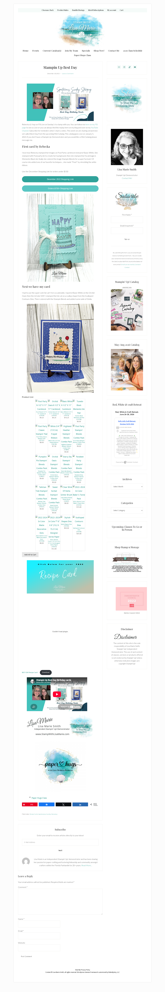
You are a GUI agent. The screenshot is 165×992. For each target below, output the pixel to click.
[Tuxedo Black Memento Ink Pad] (79, 413)
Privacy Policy (85, 970)
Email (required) (127, 226)
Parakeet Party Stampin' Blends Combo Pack (79, 476)
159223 (54, 480)
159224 (54, 510)
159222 (66, 474)
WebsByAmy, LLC (114, 972)
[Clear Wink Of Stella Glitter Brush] (66, 495)
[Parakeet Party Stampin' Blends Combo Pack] (79, 472)
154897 (41, 476)
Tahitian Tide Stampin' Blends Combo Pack (41, 503)
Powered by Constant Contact (127, 462)
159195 (79, 505)
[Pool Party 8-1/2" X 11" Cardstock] (42, 409)
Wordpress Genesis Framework (87, 972)
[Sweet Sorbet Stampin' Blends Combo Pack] (54, 502)
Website (21, 943)
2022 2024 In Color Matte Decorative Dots (41, 537)
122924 (41, 415)
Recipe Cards (34, 814)
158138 (54, 444)
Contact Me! (127, 178)
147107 (41, 440)
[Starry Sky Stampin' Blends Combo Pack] (66, 468)
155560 (79, 531)
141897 (66, 501)
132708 (79, 419)
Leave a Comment (67, 73)
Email (21, 931)
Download (45, 672)
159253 (54, 546)
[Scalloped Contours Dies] (79, 525)
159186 (41, 541)
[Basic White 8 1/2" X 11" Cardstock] (66, 409)
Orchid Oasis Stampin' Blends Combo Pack (54, 476)
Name (21, 919)
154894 (79, 444)
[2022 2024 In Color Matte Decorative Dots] (42, 533)
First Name (127, 215)
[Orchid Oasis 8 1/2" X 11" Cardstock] (54, 409)
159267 (54, 415)
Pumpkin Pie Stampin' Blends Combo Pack (41, 472)
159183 (66, 526)
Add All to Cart (30, 554)
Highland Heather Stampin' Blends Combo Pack (66, 446)
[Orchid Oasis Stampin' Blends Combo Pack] (54, 472)
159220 (79, 480)
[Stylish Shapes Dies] (66, 521)
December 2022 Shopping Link (60, 179)
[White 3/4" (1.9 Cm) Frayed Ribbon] (54, 438)
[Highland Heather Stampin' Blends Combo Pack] (66, 442)
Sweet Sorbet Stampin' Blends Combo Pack (54, 507)
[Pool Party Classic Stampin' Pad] (42, 434)
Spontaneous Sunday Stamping (47, 814)
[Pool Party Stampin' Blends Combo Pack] (79, 438)
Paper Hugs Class (39, 798)
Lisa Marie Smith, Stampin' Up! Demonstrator (82, 30)
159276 (66, 415)
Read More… (86, 865)
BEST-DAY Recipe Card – (30, 672)
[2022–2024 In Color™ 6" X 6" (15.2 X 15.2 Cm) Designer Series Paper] (54, 537)
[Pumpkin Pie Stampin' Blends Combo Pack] (42, 468)
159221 (41, 506)
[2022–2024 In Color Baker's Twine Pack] (79, 499)
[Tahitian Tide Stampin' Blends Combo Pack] (42, 499)
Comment (23, 887)
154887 (66, 449)
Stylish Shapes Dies (66, 524)
